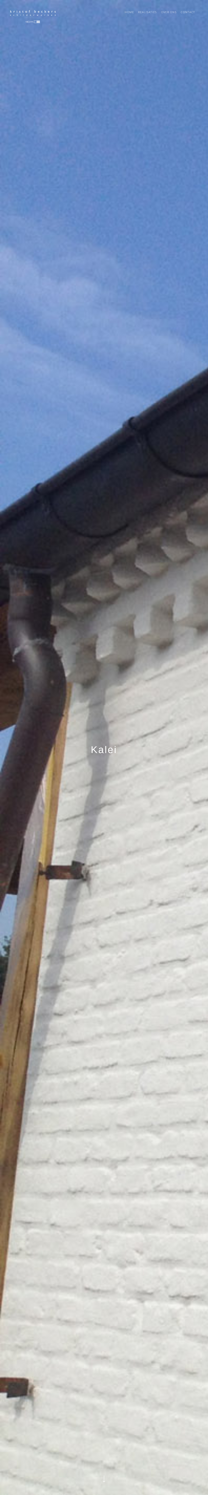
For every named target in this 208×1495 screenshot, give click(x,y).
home (129, 12)
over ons (169, 12)
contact (188, 12)
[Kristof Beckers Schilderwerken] (33, 17)
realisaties (147, 12)
